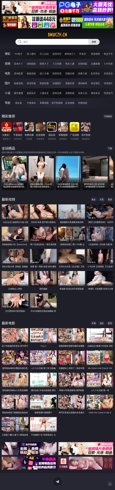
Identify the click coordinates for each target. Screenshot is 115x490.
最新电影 (8, 323)
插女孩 (18, 102)
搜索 (94, 41)
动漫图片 (56, 83)
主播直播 (95, 63)
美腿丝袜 (69, 83)
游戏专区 (56, 53)
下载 (110, 148)
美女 (94, 199)
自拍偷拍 (31, 63)
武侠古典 (56, 93)
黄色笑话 (95, 93)
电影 (7, 73)
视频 (7, 64)
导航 (7, 103)
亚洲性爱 (18, 73)
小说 (7, 93)
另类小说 (82, 93)
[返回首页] (110, 483)
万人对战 (44, 53)
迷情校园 (69, 93)
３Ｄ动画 (56, 63)
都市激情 (18, 93)
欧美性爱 (56, 73)
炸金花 (82, 53)
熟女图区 (95, 83)
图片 (7, 83)
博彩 (7, 54)
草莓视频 (44, 102)
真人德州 (31, 53)
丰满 (94, 323)
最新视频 (8, 199)
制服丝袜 (69, 73)
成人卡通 (44, 73)
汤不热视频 (57, 102)
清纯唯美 (82, 83)
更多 (110, 199)
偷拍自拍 (31, 73)
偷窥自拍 (18, 83)
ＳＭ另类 (108, 63)
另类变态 (108, 73)
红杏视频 (69, 102)
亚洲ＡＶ (18, 63)
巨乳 (102, 199)
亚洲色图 (31, 83)
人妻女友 (44, 93)
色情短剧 (82, 102)
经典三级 (82, 73)
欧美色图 (44, 83)
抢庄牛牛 (108, 53)
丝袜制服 (82, 63)
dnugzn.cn (57, 35)
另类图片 (108, 83)
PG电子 (18, 53)
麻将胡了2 (70, 53)
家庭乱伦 (31, 93)
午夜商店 (31, 102)
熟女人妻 (69, 63)
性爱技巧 (108, 93)
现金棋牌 (95, 53)
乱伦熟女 (95, 73)
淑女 (102, 323)
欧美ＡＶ (44, 63)
